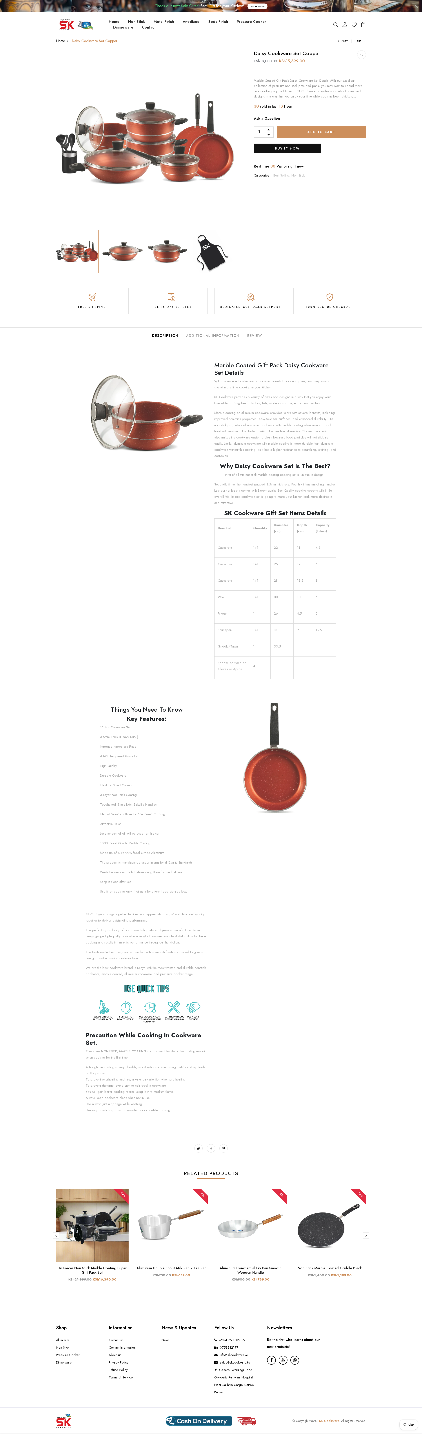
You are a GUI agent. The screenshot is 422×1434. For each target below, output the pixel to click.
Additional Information (213, 335)
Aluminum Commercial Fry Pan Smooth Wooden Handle (251, 1270)
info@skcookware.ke (234, 1355)
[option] (145, 139)
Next (358, 41)
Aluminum (62, 1340)
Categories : (262, 175)
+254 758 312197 (232, 1340)
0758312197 (229, 1347)
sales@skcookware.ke (235, 1362)
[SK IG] (294, 1360)
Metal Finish (164, 21)
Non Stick (136, 21)
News (165, 1340)
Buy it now (287, 148)
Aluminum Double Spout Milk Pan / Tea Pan (171, 1268)
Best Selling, (282, 175)
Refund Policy (118, 1369)
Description (165, 335)
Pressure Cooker (251, 21)
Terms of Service (121, 1377)
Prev (345, 41)
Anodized (191, 21)
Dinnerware (123, 27)
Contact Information (122, 1347)
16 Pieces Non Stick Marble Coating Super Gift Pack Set (92, 1270)
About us (115, 1355)
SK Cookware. (329, 1420)
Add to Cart (321, 132)
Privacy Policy (118, 1362)
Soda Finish (218, 21)
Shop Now (257, 6)
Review (254, 335)
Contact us (116, 1340)
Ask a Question (267, 118)
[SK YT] (283, 1360)
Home (114, 21)
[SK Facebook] (271, 1360)
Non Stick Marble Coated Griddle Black (330, 1268)
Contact (149, 27)
